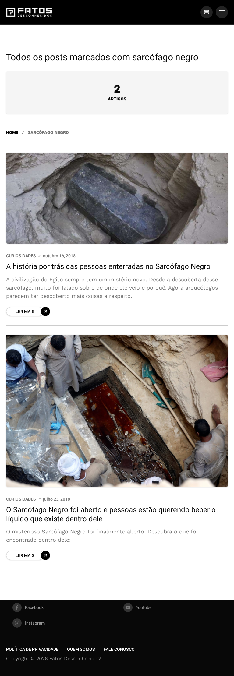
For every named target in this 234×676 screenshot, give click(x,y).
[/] (206, 12)
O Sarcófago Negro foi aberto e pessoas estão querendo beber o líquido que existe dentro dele (111, 514)
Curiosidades (21, 256)
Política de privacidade (32, 649)
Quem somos (81, 649)
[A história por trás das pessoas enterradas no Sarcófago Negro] (117, 198)
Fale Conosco (119, 649)
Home (12, 132)
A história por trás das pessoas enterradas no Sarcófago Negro (108, 266)
